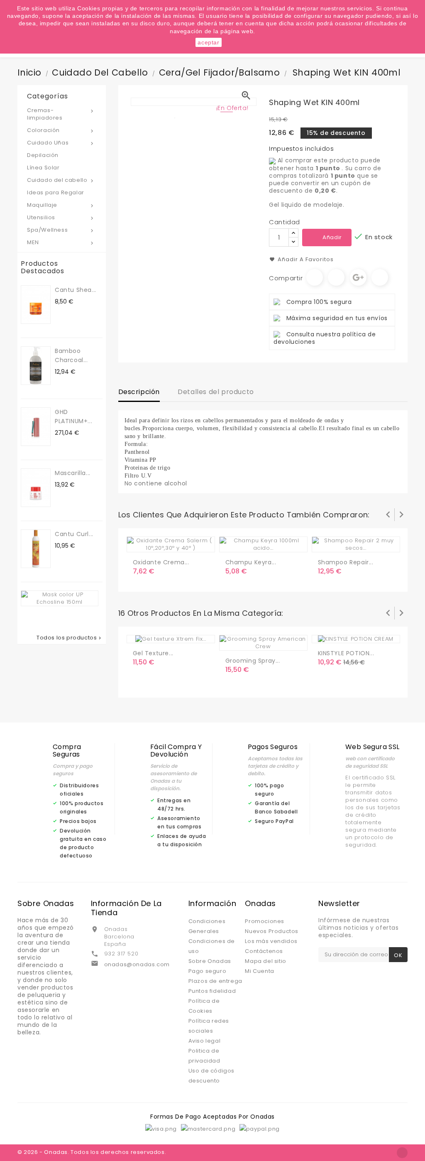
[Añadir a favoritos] (157, 542)
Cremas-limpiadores (61, 114)
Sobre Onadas (209, 961)
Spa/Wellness (61, 230)
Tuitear (336, 277)
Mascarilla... (72, 473)
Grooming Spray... (252, 660)
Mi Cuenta (259, 971)
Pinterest (379, 277)
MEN (61, 242)
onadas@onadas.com (137, 964)
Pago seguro (207, 971)
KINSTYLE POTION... (346, 653)
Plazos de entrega (215, 981)
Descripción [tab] (139, 392)
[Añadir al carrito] (140, 542)
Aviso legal (204, 1041)
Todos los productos (69, 638)
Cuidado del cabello (61, 180)
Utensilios (61, 217)
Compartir (314, 277)
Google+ (358, 277)
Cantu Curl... (74, 534)
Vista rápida (174, 542)
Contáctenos (264, 951)
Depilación (43, 155)
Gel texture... (153, 653)
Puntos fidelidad (212, 991)
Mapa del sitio (265, 961)
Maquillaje (61, 205)
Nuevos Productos (271, 931)
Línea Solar (43, 167)
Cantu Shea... (75, 290)
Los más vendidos (271, 941)
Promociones (264, 921)
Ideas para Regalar (55, 192)
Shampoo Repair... (346, 562)
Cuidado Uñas (61, 143)
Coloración (61, 130)
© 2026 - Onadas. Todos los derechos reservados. (91, 1152)
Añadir (332, 237)
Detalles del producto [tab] (216, 392)
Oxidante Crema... (161, 562)
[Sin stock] (233, 542)
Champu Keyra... (250, 562)
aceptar (208, 42)
